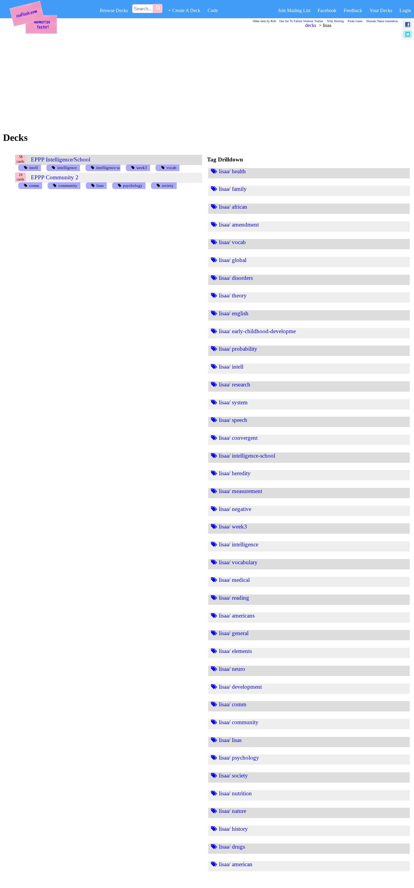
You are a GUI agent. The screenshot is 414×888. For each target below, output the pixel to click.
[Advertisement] (190, 78)
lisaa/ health (232, 171)
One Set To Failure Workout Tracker (301, 21)
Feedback (353, 10)
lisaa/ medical (234, 580)
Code (213, 10)
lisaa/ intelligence (238, 544)
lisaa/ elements (235, 651)
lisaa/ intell (231, 366)
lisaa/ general (234, 633)
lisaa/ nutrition (235, 793)
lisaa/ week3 (233, 526)
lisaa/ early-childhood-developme (257, 331)
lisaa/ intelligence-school (247, 455)
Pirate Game (355, 21)
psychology (132, 185)
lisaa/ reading (234, 598)
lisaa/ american (235, 864)
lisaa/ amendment (239, 224)
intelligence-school (112, 167)
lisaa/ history (233, 829)
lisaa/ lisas (230, 740)
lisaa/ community (239, 722)
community (67, 185)
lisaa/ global (232, 260)
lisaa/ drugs (232, 846)
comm (34, 185)
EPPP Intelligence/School (60, 159)
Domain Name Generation (382, 21)
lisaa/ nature (232, 811)
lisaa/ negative (235, 509)
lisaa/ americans (237, 615)
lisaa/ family (233, 189)
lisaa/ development (240, 687)
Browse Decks (114, 10)
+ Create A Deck (184, 10)
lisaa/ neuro (232, 669)
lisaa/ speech (233, 420)
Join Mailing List (294, 10)
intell (33, 167)
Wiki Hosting (335, 21)
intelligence (67, 167)
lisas (100, 185)
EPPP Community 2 (54, 177)
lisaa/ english (234, 313)
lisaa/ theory (233, 295)
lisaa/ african (233, 207)
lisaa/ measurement (240, 491)
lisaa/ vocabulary (238, 562)
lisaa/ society (233, 775)
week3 (141, 167)
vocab (171, 167)
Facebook (327, 10)
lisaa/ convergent (238, 438)
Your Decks (380, 10)
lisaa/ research (234, 384)
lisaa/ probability (238, 349)
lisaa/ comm (232, 704)
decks (310, 25)
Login (405, 10)
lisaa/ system (233, 402)
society (168, 185)
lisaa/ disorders (236, 278)
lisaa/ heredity (235, 473)
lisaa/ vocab (232, 242)
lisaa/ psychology (239, 757)
